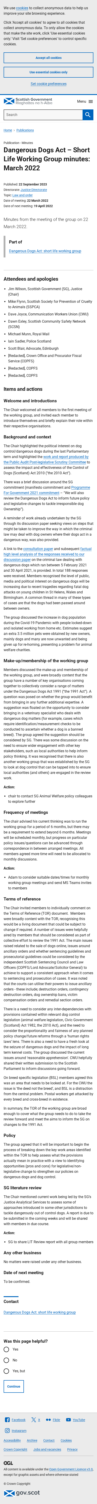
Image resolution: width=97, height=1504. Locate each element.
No (15, 1360)
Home (8, 130)
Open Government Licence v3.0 (71, 1469)
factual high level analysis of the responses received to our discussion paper (48, 554)
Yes (15, 1349)
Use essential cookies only (48, 72)
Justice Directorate (34, 190)
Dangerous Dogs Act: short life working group (45, 251)
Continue (13, 1386)
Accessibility (12, 1440)
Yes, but (19, 1371)
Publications (25, 130)
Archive (32, 1440)
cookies (22, 8)
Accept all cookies (49, 58)
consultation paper (38, 549)
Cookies (66, 1440)
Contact (49, 1440)
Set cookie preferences (49, 84)
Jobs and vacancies (47, 1449)
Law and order (22, 195)
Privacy (72, 1449)
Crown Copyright (15, 1449)
